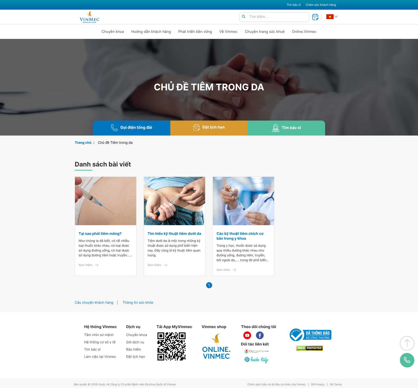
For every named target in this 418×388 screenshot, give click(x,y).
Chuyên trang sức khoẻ (264, 31)
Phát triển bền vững (195, 31)
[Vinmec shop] (216, 346)
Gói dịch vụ (135, 342)
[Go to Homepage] (89, 17)
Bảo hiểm (133, 349)
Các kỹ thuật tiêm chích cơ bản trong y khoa (239, 236)
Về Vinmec (228, 31)
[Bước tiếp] (256, 360)
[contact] (407, 360)
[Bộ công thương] (309, 335)
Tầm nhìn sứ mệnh (99, 335)
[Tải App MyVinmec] (172, 346)
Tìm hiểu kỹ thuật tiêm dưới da (174, 233)
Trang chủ (83, 143)
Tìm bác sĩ (294, 5)
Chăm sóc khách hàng (321, 5)
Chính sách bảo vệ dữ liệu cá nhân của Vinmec (276, 384)
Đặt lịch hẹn (135, 357)
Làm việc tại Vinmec (100, 357)
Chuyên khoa (113, 31)
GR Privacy (317, 384)
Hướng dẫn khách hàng (151, 31)
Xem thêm (85, 265)
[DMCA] (309, 348)
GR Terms (336, 384)
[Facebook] (260, 335)
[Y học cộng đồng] (256, 351)
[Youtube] (247, 335)
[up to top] (407, 343)
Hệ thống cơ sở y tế (100, 342)
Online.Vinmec (304, 31)
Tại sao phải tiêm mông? (100, 233)
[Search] (244, 16)
